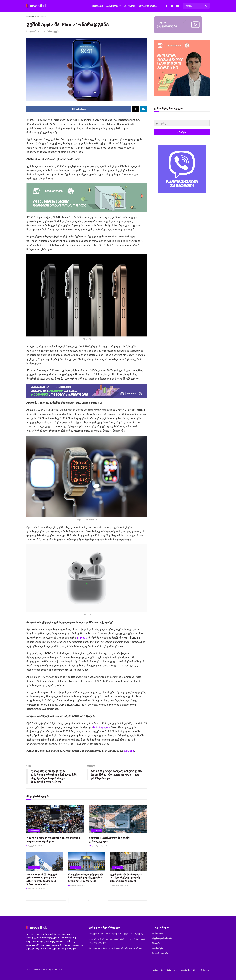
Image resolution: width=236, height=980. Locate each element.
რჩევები (156, 943)
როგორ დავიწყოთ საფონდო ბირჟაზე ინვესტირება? (116, 948)
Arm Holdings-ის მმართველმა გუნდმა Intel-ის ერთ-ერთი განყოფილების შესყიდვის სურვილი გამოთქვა (42, 879)
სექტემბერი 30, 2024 (36, 846)
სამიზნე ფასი (102, 727)
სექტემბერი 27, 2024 (119, 885)
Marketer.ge (39, 969)
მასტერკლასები (160, 953)
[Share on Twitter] (135, 109)
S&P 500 (82, 637)
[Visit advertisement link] (182, 169)
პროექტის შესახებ (148, 5)
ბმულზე (129, 751)
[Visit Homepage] (36, 5)
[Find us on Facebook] (166, 6)
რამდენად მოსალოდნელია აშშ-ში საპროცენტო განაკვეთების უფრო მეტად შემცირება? (86, 877)
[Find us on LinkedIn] (172, 6)
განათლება (112, 5)
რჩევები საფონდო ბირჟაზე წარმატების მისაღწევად (116, 933)
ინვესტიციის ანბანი (162, 938)
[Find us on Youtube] (177, 6)
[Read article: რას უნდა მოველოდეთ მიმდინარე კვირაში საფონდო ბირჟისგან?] (55, 819)
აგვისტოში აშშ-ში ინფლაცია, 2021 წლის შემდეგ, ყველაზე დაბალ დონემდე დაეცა (126, 877)
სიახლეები (97, 5)
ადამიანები (129, 5)
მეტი (87, 900)
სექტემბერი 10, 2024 (36, 31)
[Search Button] (207, 6)
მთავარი (30, 16)
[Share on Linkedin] (143, 109)
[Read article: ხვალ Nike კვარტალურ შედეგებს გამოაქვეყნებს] (118, 819)
